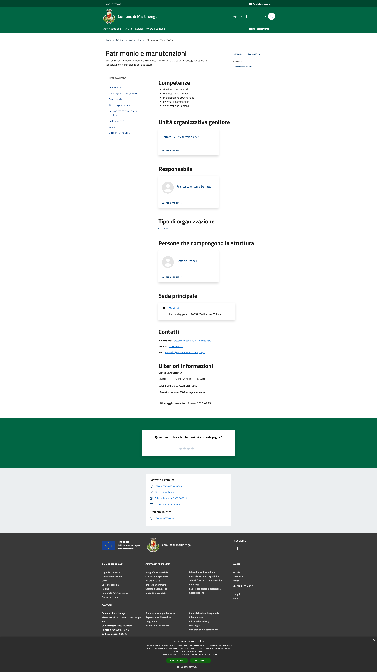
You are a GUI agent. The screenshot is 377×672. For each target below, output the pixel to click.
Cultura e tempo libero (156, 576)
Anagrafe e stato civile (156, 572)
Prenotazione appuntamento (160, 613)
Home (108, 40)
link (216, 654)
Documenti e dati (110, 597)
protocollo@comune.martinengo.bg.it (192, 340)
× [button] (374, 640)
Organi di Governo (111, 572)
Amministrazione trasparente (204, 613)
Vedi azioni (253, 54)
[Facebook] (245, 16)
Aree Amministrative (112, 576)
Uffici (139, 40)
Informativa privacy (199, 621)
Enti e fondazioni (110, 584)
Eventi (236, 598)
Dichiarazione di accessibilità (203, 629)
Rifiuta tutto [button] (200, 660)
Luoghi (236, 594)
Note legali (194, 625)
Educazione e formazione (202, 572)
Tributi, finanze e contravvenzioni (206, 580)
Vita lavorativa (152, 580)
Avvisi (236, 580)
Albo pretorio (196, 617)
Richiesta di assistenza (157, 625)
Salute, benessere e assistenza (205, 588)
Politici (105, 589)
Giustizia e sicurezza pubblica (204, 576)
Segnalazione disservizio (158, 617)
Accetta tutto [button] (177, 660)
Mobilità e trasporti (155, 593)
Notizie (236, 572)
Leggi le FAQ (151, 621)
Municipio (174, 308)
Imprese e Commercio (156, 584)
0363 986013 (176, 346)
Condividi (238, 54)
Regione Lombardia (111, 4)
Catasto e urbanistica (156, 589)
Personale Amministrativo (115, 593)
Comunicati (238, 576)
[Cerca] (271, 16)
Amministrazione (124, 40)
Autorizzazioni (196, 593)
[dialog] (188, 654)
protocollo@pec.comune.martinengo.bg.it (184, 352)
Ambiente (194, 584)
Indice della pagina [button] (117, 77)
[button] (188, 667)
